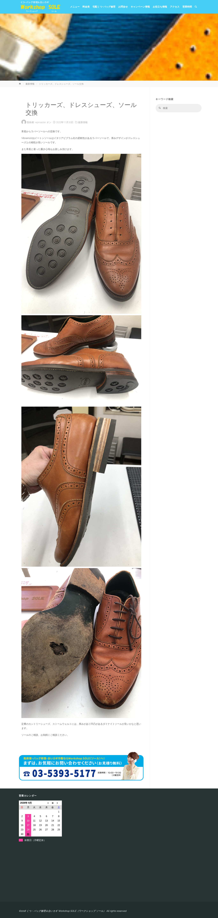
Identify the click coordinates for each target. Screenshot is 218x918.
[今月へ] (53, 802)
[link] (195, 7)
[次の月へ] (59, 802)
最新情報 (30, 84)
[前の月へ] (46, 802)
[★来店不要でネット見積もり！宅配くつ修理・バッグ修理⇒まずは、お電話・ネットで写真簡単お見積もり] (39, 6)
